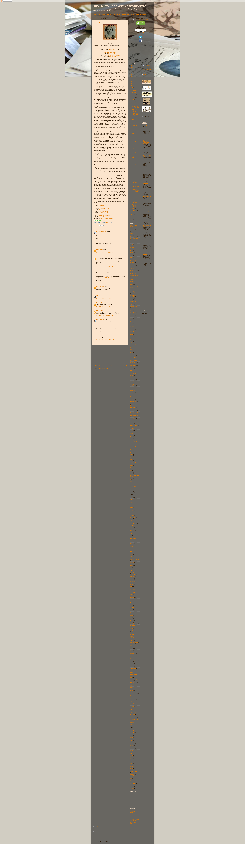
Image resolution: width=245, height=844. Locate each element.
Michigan (131, 553)
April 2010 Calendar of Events (134, 205)
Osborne (131, 609)
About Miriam (101, 14)
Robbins (131, 648)
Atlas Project (132, 254)
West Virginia (132, 748)
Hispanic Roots (133, 462)
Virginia (131, 735)
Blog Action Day (133, 260)
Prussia (131, 632)
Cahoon (131, 277)
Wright (131, 778)
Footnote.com (132, 392)
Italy (130, 494)
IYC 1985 (131, 496)
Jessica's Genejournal (104, 208)
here (109, 172)
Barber (131, 257)
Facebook (132, 375)
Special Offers (125, 14)
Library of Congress (133, 522)
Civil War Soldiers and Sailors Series (134, 314)
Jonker (131, 505)
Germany (131, 435)
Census (131, 299)
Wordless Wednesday (134, 771)
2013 (132, 83)
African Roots (132, 242)
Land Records (132, 517)
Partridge (131, 610)
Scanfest (131, 663)
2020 (132, 71)
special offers (132, 688)
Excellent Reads (133, 373)
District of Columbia (133, 360)
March (133, 208)
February (134, 210)
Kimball (131, 512)
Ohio (130, 599)
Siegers (131, 672)
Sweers (131, 697)
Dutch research (133, 365)
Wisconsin (132, 764)
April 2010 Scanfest (134, 131)
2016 (132, 78)
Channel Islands (133, 301)
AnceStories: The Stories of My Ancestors (119, 5)
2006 (132, 219)
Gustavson (132, 447)
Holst (131, 467)
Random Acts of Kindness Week (133, 638)
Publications (132, 634)
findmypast (132, 381)
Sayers (131, 661)
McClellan (131, 543)
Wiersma (131, 756)
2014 (132, 81)
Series (132, 14)
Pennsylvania (132, 613)
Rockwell (131, 650)
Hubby (131, 470)
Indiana (131, 487)
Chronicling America (134, 309)
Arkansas (131, 252)
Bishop (131, 258)
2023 (132, 69)
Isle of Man (132, 492)
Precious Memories (133, 623)
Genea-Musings (146, 125)
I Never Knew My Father (104, 206)
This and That (132, 714)
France (131, 398)
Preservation (132, 625)
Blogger (135, 836)
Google (131, 438)
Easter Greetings (135, 193)
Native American (133, 574)
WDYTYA (131, 745)
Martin (131, 535)
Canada (131, 284)
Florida (131, 387)
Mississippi (132, 562)
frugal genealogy (133, 410)
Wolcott (131, 768)
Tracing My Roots (102, 216)
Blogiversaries (132, 265)
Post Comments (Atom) (103, 368)
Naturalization (132, 576)
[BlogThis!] (100, 225)
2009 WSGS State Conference (133, 228)
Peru (130, 617)
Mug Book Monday (133, 568)
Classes (131, 318)
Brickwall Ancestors (133, 270)
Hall (130, 452)
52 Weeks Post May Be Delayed (135, 107)
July (133, 99)
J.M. (97, 295)
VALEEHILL (145, 183)
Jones (131, 504)
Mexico (131, 551)
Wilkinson (131, 760)
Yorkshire (131, 786)
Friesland (131, 405)
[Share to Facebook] (103, 225)
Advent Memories (133, 236)
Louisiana (131, 527)
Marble (131, 533)
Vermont (131, 733)
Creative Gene (132, 332)
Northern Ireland (133, 592)
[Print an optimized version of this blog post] (97, 220)
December (134, 90)
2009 (132, 214)
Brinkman (131, 271)
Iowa (130, 489)
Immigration (132, 483)
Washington (132, 743)
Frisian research (133, 407)
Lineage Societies (133, 523)
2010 (132, 88)
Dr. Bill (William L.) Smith (101, 231)
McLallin (131, 546)
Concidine (132, 326)
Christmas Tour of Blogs (134, 306)
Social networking (133, 679)
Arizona (131, 250)
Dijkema (131, 359)
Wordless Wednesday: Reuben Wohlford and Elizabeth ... (135, 127)
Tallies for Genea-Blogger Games (133, 699)
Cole (130, 321)
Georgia (131, 431)
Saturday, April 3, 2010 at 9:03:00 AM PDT (104, 266)
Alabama (131, 244)
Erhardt (131, 370)
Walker (131, 740)
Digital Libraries (133, 355)
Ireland (131, 491)
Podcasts (131, 620)
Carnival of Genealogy (134, 292)
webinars (131, 747)
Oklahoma (132, 600)
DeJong (131, 345)
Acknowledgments (135, 162)
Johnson (131, 502)
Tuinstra (131, 725)
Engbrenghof (132, 367)
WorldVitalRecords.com (134, 775)
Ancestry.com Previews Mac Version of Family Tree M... (135, 121)
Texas (131, 709)
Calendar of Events (133, 281)
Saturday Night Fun (133, 660)
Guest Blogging (133, 446)
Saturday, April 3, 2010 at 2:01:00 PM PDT (104, 298)
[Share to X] (102, 225)
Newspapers (132, 587)
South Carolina (133, 684)
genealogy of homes (134, 427)
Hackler (131, 449)
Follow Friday (132, 390)
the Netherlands (133, 711)
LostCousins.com (133, 525)
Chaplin (131, 303)
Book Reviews (132, 267)
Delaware (131, 347)
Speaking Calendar (141, 14)
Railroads (131, 636)
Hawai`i (131, 454)
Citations (131, 310)
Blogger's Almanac (133, 263)
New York (131, 584)
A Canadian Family (103, 211)
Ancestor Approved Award (100, 22)
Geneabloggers (133, 418)
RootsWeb (132, 655)
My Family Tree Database (133, 817)
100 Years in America (103, 209)
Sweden (131, 695)
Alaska (131, 245)
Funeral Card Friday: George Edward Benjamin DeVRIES (135, 200)
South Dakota (132, 685)
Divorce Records (133, 362)
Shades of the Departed (134, 669)
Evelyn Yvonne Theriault (101, 256)
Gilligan (131, 436)
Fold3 (131, 388)
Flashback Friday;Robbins (133, 385)
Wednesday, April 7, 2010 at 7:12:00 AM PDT (105, 339)
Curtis (131, 337)
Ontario (131, 604)
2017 (132, 76)
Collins (131, 323)
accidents (131, 233)
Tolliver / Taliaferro (133, 717)
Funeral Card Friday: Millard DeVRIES (135, 143)
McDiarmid (132, 544)
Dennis (131, 349)
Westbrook (132, 751)
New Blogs (132, 579)
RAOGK (131, 640)
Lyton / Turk (132, 530)
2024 (132, 67)
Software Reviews (133, 682)
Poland (131, 622)
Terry (131, 707)
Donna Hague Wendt (100, 319)
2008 (132, 216)
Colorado (131, 324)
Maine (131, 531)
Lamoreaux (132, 515)
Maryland (131, 536)
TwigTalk (145, 254)
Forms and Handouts (134, 393)
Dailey (131, 339)
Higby (131, 459)
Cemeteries (132, 298)
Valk (130, 727)
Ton (130, 720)
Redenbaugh (132, 643)
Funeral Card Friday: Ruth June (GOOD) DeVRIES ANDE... (135, 167)
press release (132, 626)
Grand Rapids (132, 440)
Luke (130, 528)
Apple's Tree (101, 205)
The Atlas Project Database (133, 823)
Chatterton (132, 304)
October (134, 94)
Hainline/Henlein (133, 450)
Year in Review (133, 783)
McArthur (131, 541)
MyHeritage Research (134, 572)
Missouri (131, 563)
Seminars (131, 666)
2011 (132, 87)
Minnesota (132, 557)
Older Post (124, 365)
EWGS (131, 372)
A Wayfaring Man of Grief (108, 277)
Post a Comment (98, 342)
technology (132, 703)
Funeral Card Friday (134, 412)
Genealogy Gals (111, 53)
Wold (131, 769)
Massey (131, 539)
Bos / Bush (132, 268)
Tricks (131, 724)
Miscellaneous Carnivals (134, 559)
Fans (114, 14)
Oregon (131, 605)
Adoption (131, 235)
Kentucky (131, 510)
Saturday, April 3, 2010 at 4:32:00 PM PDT (104, 306)
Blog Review (132, 262)
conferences (132, 328)
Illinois (131, 481)
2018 (132, 74)
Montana (131, 565)
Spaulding (132, 687)
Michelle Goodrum (100, 286)
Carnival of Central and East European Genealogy (134, 290)
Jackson (131, 497)
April (133, 104)
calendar (131, 279)
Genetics (131, 430)
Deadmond (132, 342)
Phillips (131, 618)
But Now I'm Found (104, 212)
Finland (131, 382)
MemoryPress (132, 549)
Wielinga (131, 753)
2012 (132, 85)
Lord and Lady (112, 56)
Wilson (131, 763)
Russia (131, 658)
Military (131, 556)
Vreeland (131, 737)
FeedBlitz (143, 32)
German (131, 433)
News (131, 586)
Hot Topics (132, 468)
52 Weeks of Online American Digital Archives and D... (135, 135)
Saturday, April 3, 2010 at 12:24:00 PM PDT (105, 291)
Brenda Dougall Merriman (146, 212)
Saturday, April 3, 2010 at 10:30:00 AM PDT (105, 282)
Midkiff (131, 554)
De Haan (131, 341)
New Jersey (132, 582)
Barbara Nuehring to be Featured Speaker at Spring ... (135, 154)
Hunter (131, 473)
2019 (132, 72)
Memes (131, 548)
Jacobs (131, 499)
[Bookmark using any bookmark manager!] (140, 19)
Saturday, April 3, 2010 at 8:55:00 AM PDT (104, 245)
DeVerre (131, 350)
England (131, 368)
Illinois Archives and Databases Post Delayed (135, 190)
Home (94, 14)
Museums (131, 570)
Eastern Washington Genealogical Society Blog (146, 142)
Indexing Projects (133, 486)
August (133, 97)
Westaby (131, 750)
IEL (130, 479)
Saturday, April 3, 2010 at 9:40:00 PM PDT (104, 322)
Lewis (131, 520)
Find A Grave (132, 379)
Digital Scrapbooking (134, 357)
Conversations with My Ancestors (112, 55)
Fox (130, 396)
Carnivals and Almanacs (134, 139)
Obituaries (132, 597)
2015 (132, 79)
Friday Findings (133, 401)
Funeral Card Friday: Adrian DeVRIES (135, 110)
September (134, 95)
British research (133, 273)
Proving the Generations (134, 630)
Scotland (131, 664)
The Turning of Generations (106, 218)
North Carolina (132, 589)
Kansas (131, 509)
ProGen (131, 628)
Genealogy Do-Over (134, 425)
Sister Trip (132, 675)
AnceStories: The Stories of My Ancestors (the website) (135, 811)
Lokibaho (126, 836)
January (134, 212)
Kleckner (131, 513)
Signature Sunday (133, 674)
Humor (131, 472)
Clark (131, 316)
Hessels (131, 455)
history (131, 464)
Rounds (131, 656)
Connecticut (132, 329)
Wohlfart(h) (132, 766)
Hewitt (131, 457)
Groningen (132, 444)
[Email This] (99, 225)
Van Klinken (132, 732)
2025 (132, 65)
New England (132, 581)
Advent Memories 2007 (134, 238)
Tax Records (132, 701)
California (131, 282)
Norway (131, 594)
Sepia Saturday (133, 668)
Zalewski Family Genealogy (104, 215)
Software (131, 680)
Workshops (132, 774)
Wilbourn (131, 758)
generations (132, 428)
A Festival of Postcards (134, 230)
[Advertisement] (110, 355)
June (133, 101)
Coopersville (132, 331)
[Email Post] (111, 222)
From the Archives (133, 409)
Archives (131, 249)
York (130, 785)
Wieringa (131, 755)
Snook (131, 677)
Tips (130, 716)
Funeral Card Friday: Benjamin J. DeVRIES (134, 180)
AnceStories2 (132, 247)
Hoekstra (131, 465)
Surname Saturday (133, 693)
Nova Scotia (132, 595)
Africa (131, 241)
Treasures (132, 722)
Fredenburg (132, 399)
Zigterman (132, 788)
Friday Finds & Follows (134, 403)
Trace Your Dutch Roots (103, 214)
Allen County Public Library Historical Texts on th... (135, 186)
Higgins (131, 460)
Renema (131, 645)
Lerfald (131, 518)
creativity (131, 334)
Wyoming (131, 781)
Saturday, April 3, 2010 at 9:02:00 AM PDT (104, 252)
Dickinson (131, 354)
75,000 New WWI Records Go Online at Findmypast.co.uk (135, 115)
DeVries (131, 352)
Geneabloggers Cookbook (133, 420)
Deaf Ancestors (133, 344)
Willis (131, 761)
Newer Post (96, 365)
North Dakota (132, 591)
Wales (131, 738)
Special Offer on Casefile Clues (135, 171)
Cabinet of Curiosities (134, 275)
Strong (131, 692)
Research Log (132, 647)
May (133, 103)
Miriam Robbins (99, 249)
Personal (131, 615)
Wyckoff (131, 780)
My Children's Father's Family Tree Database (134, 820)
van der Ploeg (132, 730)
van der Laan (132, 729)
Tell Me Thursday (133, 704)
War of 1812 (132, 742)
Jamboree (132, 500)
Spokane (131, 690)
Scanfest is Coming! (134, 150)
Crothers (131, 336)
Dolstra (131, 363)
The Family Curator (114, 48)
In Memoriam (132, 484)
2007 (132, 217)
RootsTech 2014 (133, 651)
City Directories (133, 312)
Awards (109, 14)
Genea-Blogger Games (134, 415)
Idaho (131, 478)
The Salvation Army (133, 712)
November (134, 92)
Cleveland (132, 319)
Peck (130, 612)
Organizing (132, 607)
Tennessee (132, 706)
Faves (118, 14)
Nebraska (131, 578)
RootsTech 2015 (133, 653)
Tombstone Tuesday (134, 719)
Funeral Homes (133, 413)
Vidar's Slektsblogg (147, 196)
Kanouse (131, 507)
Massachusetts (133, 538)
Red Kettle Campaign (134, 642)
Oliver (131, 602)
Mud (130, 567)
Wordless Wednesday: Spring (135, 147)
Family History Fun (112, 49)
